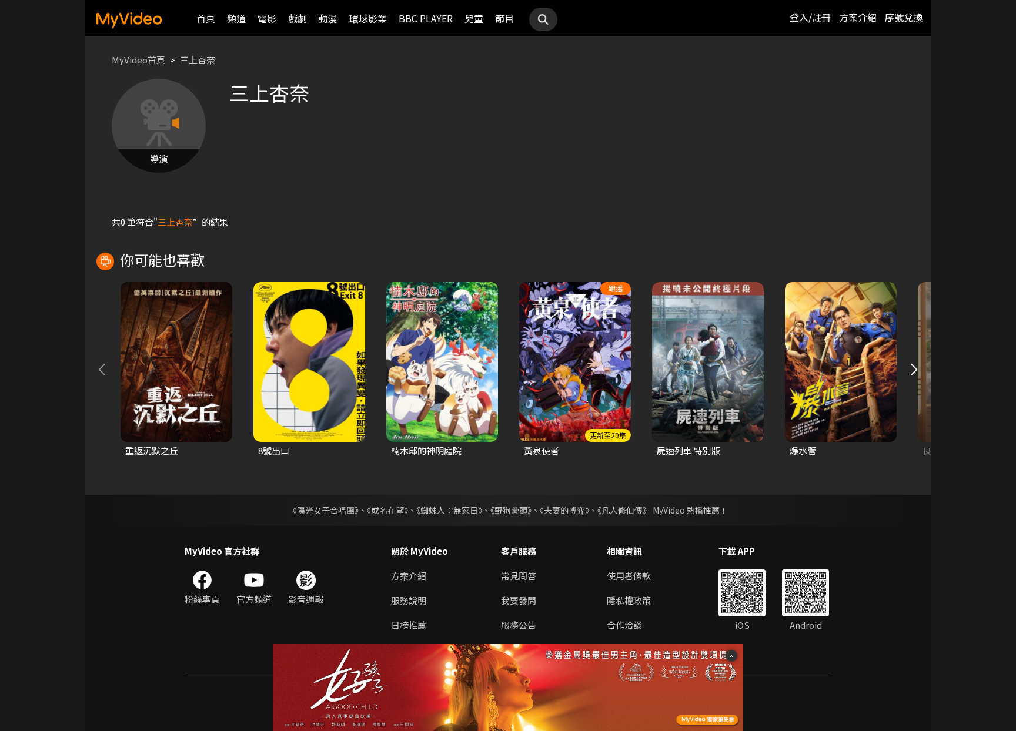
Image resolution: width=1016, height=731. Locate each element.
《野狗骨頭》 (511, 510)
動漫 (328, 18)
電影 (267, 18)
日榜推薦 (408, 625)
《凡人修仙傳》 (624, 510)
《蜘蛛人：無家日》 (449, 510)
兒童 (473, 18)
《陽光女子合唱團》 (324, 510)
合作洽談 (624, 625)
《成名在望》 (387, 510)
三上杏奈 (197, 59)
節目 (504, 18)
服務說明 (408, 600)
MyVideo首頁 (138, 59)
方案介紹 (858, 17)
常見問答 (518, 575)
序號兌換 (904, 17)
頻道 (236, 18)
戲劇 (297, 18)
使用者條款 (629, 575)
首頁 (205, 18)
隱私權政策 (629, 600)
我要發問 (518, 600)
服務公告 (518, 625)
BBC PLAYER (426, 18)
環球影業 (368, 18)
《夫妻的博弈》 (564, 510)
